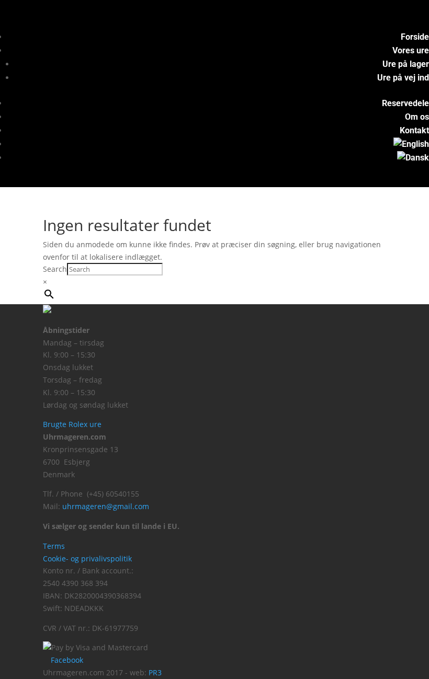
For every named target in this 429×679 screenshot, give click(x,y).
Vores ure (410, 50)
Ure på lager (405, 64)
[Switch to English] (411, 144)
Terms (54, 546)
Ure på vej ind (403, 78)
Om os (417, 117)
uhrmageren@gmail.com (105, 506)
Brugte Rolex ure (72, 424)
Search (55, 269)
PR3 (155, 672)
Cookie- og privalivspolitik (87, 558)
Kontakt (414, 130)
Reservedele (405, 103)
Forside (415, 37)
